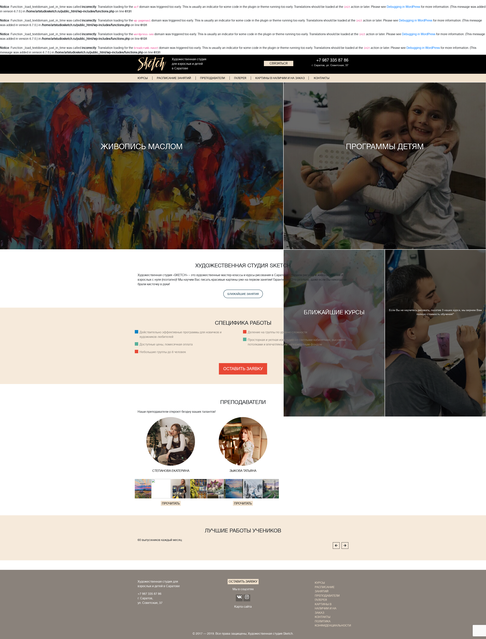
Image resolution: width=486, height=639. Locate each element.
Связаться (279, 63)
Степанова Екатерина (170, 471)
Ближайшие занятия (243, 293)
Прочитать (171, 503)
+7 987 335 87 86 (149, 593)
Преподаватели (212, 78)
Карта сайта (243, 606)
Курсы (143, 78)
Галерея (240, 78)
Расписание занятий (174, 78)
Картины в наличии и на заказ (280, 78)
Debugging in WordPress (403, 7)
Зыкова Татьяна (243, 471)
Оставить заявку (243, 368)
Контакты (321, 78)
